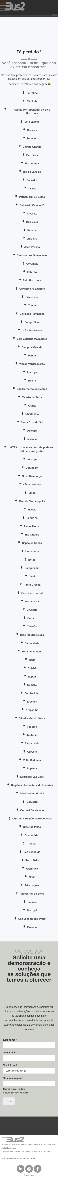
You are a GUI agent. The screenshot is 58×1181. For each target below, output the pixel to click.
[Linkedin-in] (20, 1169)
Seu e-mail (10, 1052)
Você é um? (11, 1065)
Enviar (9, 1101)
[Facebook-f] (37, 1169)
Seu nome (10, 1040)
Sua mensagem (13, 1078)
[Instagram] (29, 1169)
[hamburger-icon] (54, 14)
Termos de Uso (29, 1158)
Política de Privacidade (12, 1158)
